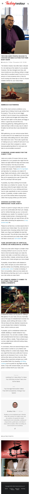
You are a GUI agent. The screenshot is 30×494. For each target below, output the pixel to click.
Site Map (23, 488)
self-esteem (18, 238)
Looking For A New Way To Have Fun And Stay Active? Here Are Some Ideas (16, 378)
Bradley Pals (5, 62)
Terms (17, 489)
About (6, 488)
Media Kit (17, 488)
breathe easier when (7, 269)
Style (11, 62)
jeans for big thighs (22, 169)
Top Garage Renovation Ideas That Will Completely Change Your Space (13, 390)
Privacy (12, 489)
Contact (11, 488)
